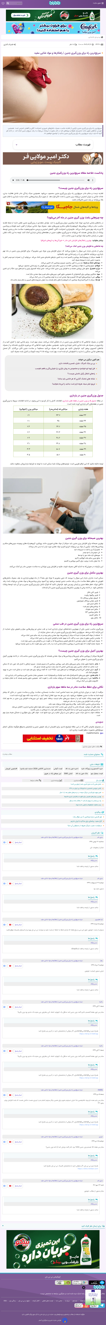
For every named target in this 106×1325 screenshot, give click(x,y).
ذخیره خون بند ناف (71, 768)
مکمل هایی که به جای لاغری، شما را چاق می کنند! (86, 784)
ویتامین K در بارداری (15, 675)
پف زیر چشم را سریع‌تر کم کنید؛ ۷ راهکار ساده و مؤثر (85, 801)
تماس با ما (59, 1301)
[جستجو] (8, 3)
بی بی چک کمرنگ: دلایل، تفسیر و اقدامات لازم (77, 363)
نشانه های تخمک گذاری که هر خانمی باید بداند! (76, 379)
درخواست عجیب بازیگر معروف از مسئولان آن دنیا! (85, 825)
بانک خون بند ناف (82, 773)
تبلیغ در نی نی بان (24, 1301)
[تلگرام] (97, 1307)
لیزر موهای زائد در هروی (52, 773)
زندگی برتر (12, 1301)
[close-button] (83, 1287)
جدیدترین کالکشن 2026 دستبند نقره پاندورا (35, 768)
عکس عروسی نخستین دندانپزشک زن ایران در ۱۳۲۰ (85, 788)
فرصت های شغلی (47, 1301)
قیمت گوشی (58, 768)
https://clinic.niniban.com (88, 1168)
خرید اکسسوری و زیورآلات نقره (92, 768)
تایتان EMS (68, 773)
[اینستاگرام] (81, 1307)
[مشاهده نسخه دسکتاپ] (3, 3)
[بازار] (63, 1282)
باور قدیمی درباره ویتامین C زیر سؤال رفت (87, 817)
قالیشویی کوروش (11, 768)
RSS (5, 1301)
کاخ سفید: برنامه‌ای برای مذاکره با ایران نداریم (86, 821)
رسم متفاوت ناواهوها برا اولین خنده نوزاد (88, 805)
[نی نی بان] (55, 3)
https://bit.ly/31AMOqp (89, 1033)
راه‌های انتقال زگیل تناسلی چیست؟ (81, 373)
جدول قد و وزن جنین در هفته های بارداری (79, 400)
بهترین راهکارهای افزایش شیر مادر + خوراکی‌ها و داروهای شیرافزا (66, 240)
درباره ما (67, 1301)
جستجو (75, 1301)
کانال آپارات (35, 1301)
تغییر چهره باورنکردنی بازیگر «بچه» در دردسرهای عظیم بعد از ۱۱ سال (80, 792)
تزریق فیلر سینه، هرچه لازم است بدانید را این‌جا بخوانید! (73, 384)
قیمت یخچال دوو (97, 773)
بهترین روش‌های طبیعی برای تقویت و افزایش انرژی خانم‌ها (82, 796)
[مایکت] (97, 1282)
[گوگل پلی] (80, 1282)
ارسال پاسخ (18, 842)
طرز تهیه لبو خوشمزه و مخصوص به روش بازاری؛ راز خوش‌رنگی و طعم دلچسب (65, 368)
